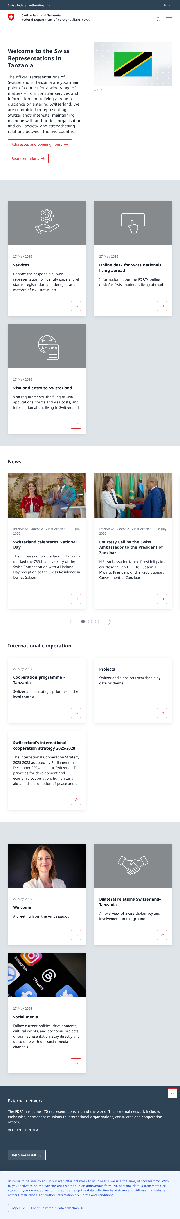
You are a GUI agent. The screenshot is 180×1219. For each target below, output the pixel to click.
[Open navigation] (169, 20)
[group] (47, 541)
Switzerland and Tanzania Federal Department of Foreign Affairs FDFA (56, 17)
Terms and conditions (97, 1195)
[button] (83, 621)
